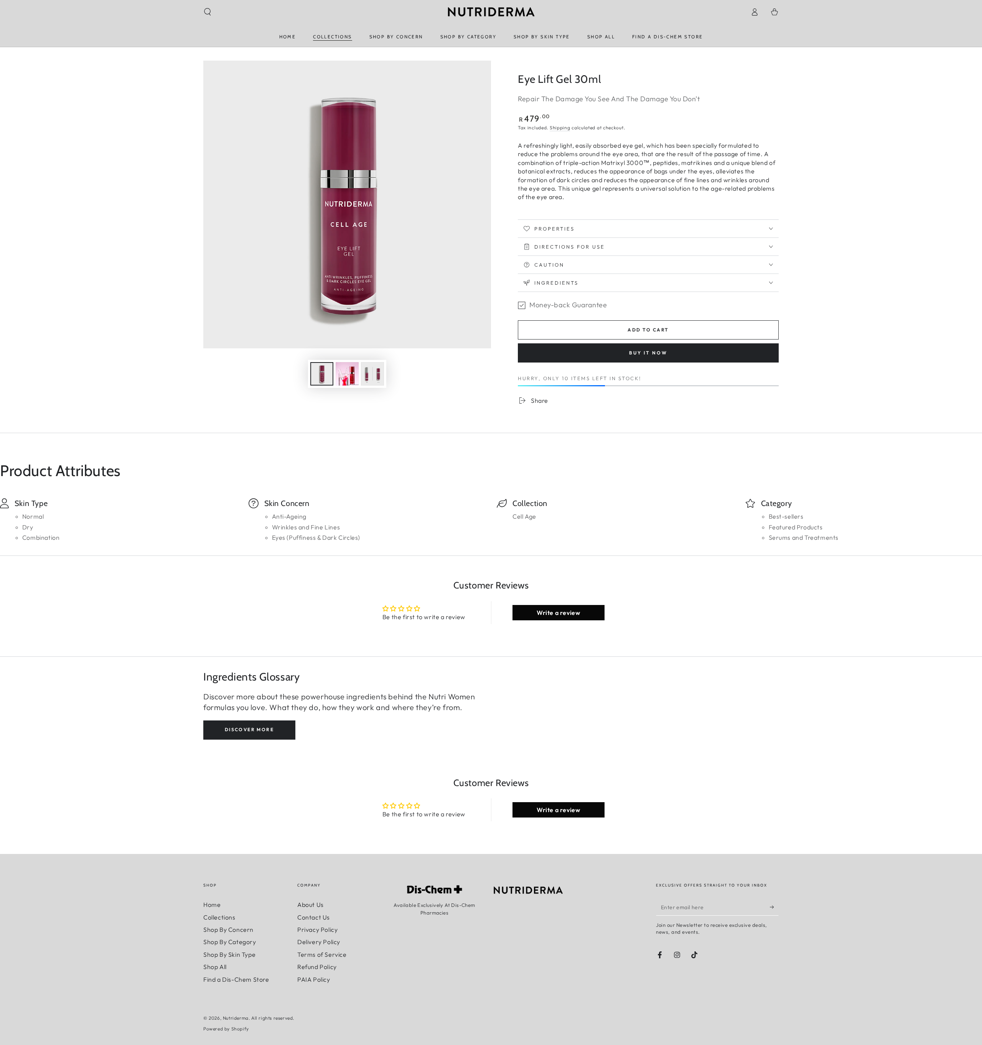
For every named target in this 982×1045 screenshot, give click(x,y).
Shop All (215, 967)
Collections (219, 917)
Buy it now (648, 353)
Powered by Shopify (226, 1029)
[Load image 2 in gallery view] (347, 374)
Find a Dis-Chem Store (236, 979)
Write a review (558, 612)
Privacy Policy (317, 929)
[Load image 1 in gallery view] (321, 374)
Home (212, 904)
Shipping (560, 127)
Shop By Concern (228, 929)
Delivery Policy (318, 942)
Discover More (249, 729)
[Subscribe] (774, 906)
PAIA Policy (313, 979)
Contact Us (313, 917)
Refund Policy (317, 967)
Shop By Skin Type (229, 954)
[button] (207, 11)
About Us (310, 904)
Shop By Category (229, 942)
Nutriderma (236, 1018)
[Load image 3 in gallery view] (372, 374)
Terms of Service (322, 954)
